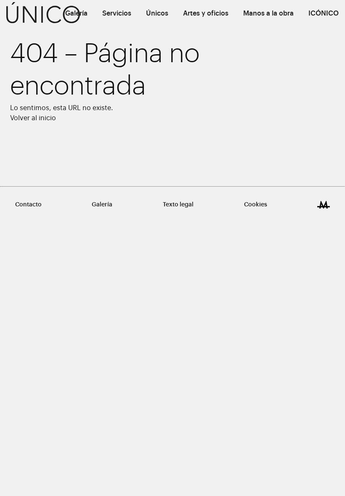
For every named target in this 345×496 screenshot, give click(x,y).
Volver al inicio (33, 118)
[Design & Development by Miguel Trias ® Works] (323, 204)
